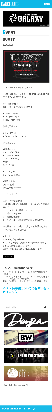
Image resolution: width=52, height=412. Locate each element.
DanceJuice (15, 409)
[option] (26, 19)
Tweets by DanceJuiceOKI (16, 385)
